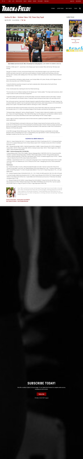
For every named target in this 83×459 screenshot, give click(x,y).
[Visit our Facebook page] (2, 1)
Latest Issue (60, 8)
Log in (46, 398)
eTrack (53, 8)
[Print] (24, 20)
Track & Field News (16, 8)
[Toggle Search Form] (80, 8)
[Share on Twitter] (22, 20)
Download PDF (75, 42)
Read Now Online (75, 39)
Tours (75, 8)
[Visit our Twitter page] (4, 1)
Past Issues (69, 8)
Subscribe (41, 394)
